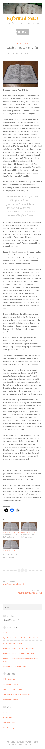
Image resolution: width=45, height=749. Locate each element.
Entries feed (7, 717)
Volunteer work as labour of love (14, 666)
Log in (5, 712)
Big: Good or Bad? (9, 633)
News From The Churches (12, 689)
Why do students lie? (10, 700)
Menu (24, 32)
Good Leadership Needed (12, 643)
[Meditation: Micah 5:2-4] (11, 526)
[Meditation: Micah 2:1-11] (11, 544)
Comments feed (9, 723)
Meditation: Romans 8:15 (12, 684)
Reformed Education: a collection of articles (18, 653)
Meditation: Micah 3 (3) (30, 591)
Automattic (31, 744)
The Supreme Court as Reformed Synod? (18, 694)
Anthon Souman (31, 54)
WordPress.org (8, 728)
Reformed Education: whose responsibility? (18, 648)
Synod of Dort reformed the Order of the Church (20, 638)
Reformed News (22, 18)
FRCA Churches (9, 679)
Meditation (22, 44)
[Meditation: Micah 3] (29, 526)
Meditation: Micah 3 (27, 532)
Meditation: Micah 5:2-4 (11, 532)
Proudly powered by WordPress (22, 742)
